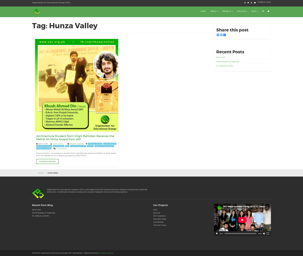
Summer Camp (159, 225)
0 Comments (61, 148)
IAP (67, 146)
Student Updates (77, 144)
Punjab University (44, 148)
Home (203, 11)
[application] (242, 220)
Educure (241, 11)
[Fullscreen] (268, 233)
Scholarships (158, 222)
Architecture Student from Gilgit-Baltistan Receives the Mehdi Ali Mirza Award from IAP (75, 137)
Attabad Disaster (95, 144)
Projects (227, 11)
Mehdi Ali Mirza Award (104, 146)
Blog (254, 11)
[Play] (217, 233)
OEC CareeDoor (159, 216)
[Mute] (264, 233)
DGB (155, 210)
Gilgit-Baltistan (110, 144)
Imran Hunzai (57, 144)
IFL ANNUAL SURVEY (224, 66)
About (213, 11)
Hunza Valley (58, 146)
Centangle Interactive (105, 253)
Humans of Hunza (44, 146)
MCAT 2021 (220, 57)
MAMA (90, 146)
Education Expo (159, 219)
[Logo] (37, 11)
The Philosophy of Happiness (227, 62)
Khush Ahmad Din (78, 146)
